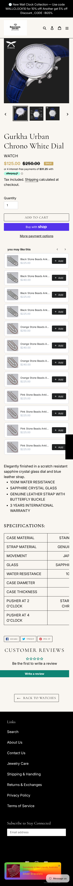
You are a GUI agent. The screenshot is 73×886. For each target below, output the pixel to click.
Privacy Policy (18, 795)
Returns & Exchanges (24, 785)
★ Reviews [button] (69, 446)
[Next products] (65, 249)
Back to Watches (39, 698)
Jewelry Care (18, 763)
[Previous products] (57, 249)
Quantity (10, 198)
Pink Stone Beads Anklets (35, 394)
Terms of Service (20, 806)
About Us (14, 742)
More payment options (36, 236)
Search (13, 732)
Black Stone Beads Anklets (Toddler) (35, 309)
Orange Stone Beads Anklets (35, 326)
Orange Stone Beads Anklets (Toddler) (35, 377)
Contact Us (16, 753)
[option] (20, 113)
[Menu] (67, 27)
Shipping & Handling (24, 774)
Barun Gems (42, 874)
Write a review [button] (34, 673)
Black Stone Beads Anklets (35, 259)
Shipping (31, 180)
